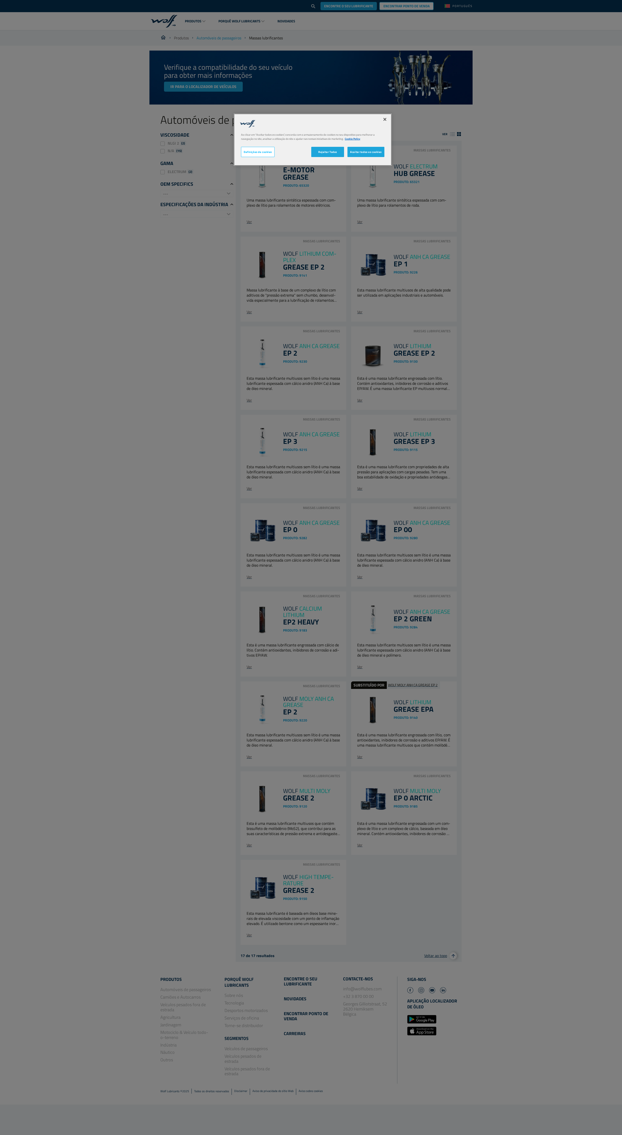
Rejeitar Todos (327, 152)
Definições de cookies (258, 152)
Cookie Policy (352, 139)
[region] (313, 140)
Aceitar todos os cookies (366, 152)
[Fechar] (385, 119)
